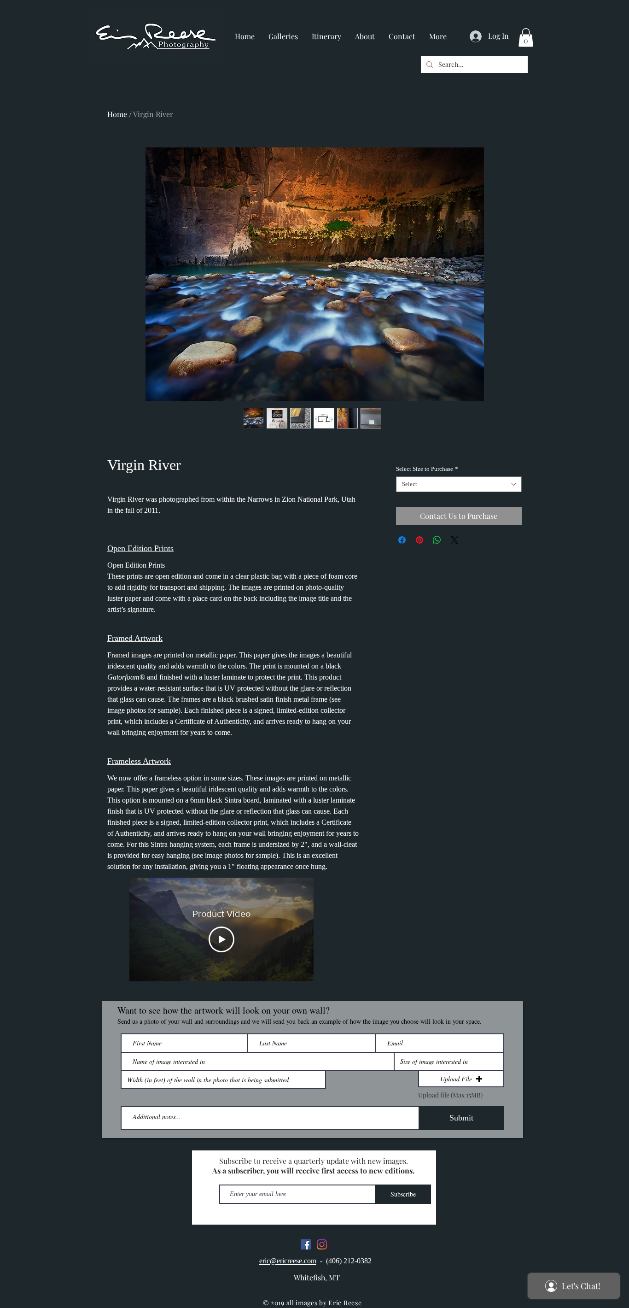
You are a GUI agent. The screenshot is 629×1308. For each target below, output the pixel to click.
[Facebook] (306, 1244)
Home (117, 114)
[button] (526, 37)
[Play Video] (221, 939)
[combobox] (459, 484)
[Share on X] (454, 539)
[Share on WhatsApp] (437, 539)
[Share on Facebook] (402, 539)
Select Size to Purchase (427, 468)
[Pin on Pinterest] (419, 539)
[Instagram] (322, 1244)
